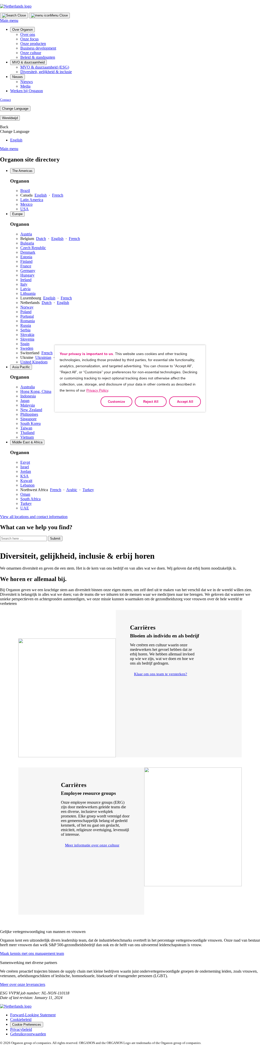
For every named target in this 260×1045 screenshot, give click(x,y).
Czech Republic (33, 248)
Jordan (25, 471)
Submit (55, 538)
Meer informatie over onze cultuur (92, 845)
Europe (17, 214)
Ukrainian (43, 357)
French (57, 195)
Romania (27, 321)
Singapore (28, 419)
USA (24, 209)
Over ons (27, 34)
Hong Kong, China (35, 391)
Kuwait (26, 480)
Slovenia (27, 339)
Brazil (25, 190)
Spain (24, 344)
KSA (24, 476)
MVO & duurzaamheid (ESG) (44, 67)
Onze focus (29, 39)
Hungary (27, 275)
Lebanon (27, 485)
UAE (24, 508)
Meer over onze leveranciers (22, 984)
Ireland (25, 280)
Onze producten (33, 43)
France (25, 266)
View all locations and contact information (34, 517)
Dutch (41, 238)
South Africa (30, 499)
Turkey (88, 490)
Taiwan (26, 428)
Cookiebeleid (20, 1019)
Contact (5, 100)
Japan (24, 400)
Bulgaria (27, 243)
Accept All (185, 402)
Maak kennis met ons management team (32, 953)
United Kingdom (33, 362)
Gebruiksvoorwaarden (28, 1034)
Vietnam (27, 437)
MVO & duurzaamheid (28, 62)
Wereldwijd (10, 118)
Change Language (15, 108)
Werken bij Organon (26, 91)
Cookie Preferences (26, 1024)
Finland (26, 261)
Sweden (26, 348)
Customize (116, 402)
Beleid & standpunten (37, 57)
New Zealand (31, 410)
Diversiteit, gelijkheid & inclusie (46, 72)
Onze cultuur (30, 53)
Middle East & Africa (27, 442)
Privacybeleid (21, 1029)
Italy (23, 284)
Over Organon (22, 29)
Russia (25, 325)
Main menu (9, 20)
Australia (27, 387)
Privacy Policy (97, 390)
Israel (24, 467)
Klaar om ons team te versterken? (160, 674)
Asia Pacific (21, 367)
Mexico (26, 204)
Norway (27, 307)
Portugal (27, 316)
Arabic (71, 490)
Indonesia (28, 396)
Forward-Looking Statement (33, 1015)
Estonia (26, 257)
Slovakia (27, 334)
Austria (26, 234)
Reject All (150, 402)
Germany (27, 270)
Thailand (27, 432)
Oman (25, 494)
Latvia (25, 289)
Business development (38, 48)
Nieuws (17, 77)
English (16, 140)
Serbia (25, 330)
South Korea (30, 423)
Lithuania (28, 293)
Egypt (25, 462)
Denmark (27, 252)
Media (25, 86)
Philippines (29, 414)
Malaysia (27, 405)
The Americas (22, 171)
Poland (25, 312)
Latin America (31, 200)
